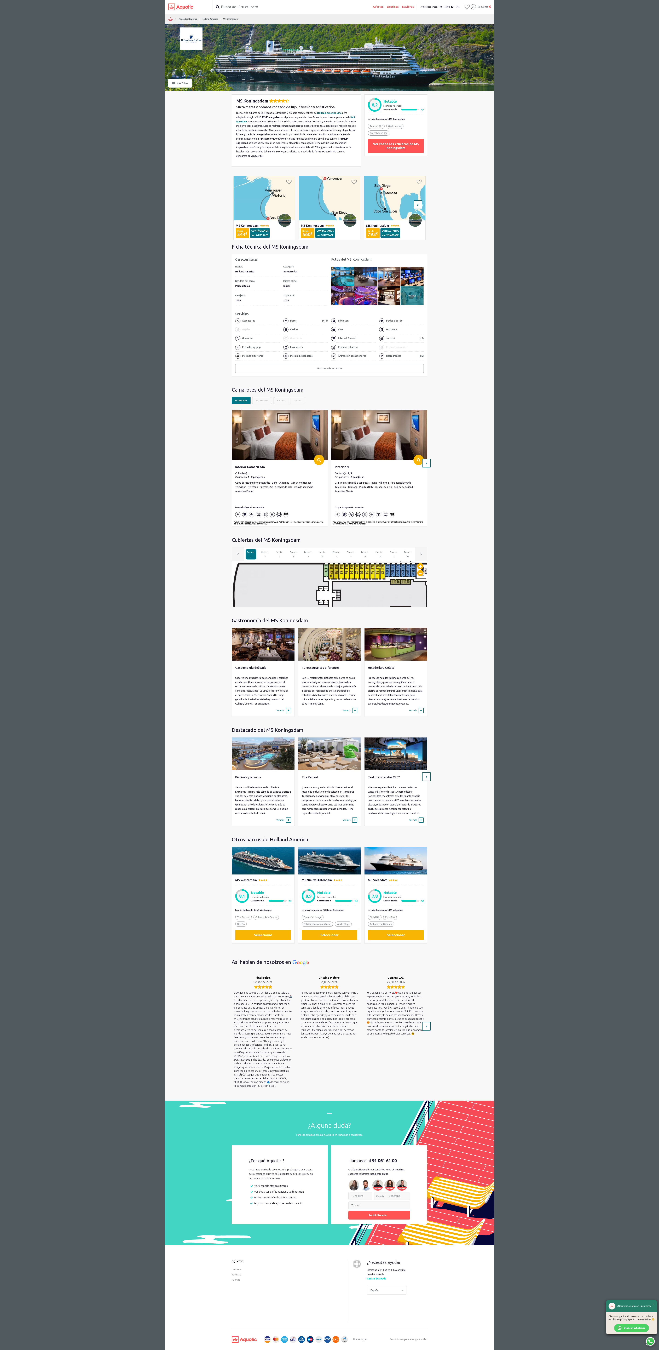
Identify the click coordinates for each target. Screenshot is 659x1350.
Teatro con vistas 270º (384, 777)
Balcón (281, 400)
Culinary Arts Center (266, 917)
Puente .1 (251, 554)
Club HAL (375, 917)
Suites (297, 400)
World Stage (343, 924)
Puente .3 (279, 554)
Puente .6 (322, 554)
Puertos (236, 1279)
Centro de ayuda (376, 1278)
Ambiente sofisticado (381, 924)
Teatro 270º (376, 126)
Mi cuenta (483, 6)
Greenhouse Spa (379, 133)
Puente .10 (379, 554)
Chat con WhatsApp (634, 1327)
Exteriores (262, 400)
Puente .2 (265, 554)
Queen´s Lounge (313, 917)
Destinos (393, 6)
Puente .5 (308, 554)
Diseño (241, 924)
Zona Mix (390, 917)
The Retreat (310, 777)
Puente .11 (394, 554)
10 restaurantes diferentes (320, 667)
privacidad (422, 1339)
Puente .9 (365, 554)
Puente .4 (294, 554)
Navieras (408, 6)
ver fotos (182, 83)
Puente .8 (351, 554)
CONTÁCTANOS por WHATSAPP (260, 233)
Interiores (241, 400)
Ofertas (378, 6)
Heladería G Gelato (381, 667)
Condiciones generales (402, 1339)
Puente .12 (408, 554)
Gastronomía (395, 126)
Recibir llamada (377, 1215)
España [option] (380, 1196)
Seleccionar (263, 935)
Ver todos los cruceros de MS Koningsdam (396, 146)
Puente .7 (336, 554)
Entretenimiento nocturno (317, 924)
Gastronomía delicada (251, 667)
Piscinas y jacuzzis (248, 777)
